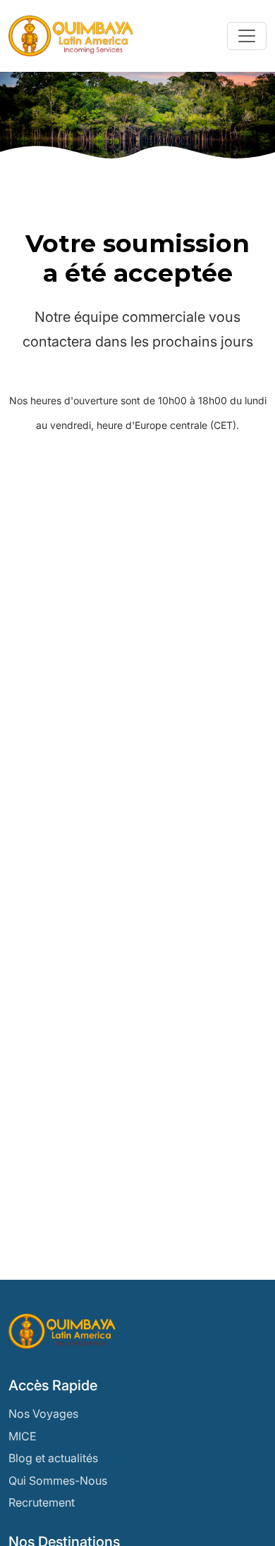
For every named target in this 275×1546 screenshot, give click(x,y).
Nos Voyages (43, 1414)
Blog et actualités (53, 1458)
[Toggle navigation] (247, 36)
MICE (22, 1436)
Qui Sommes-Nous (57, 1480)
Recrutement (41, 1502)
